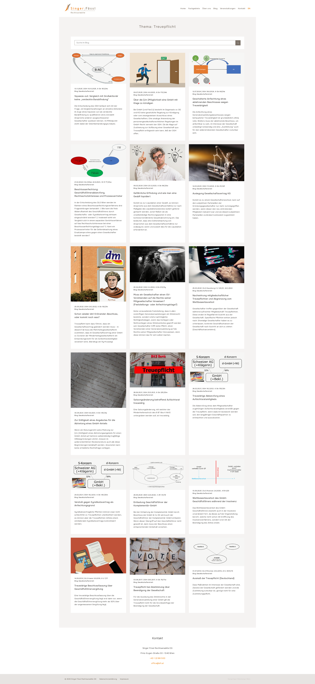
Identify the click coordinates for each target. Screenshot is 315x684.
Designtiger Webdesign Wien (239, 679)
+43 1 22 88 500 (157, 658)
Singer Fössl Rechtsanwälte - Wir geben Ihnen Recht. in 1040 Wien (80, 8)
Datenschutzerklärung (108, 679)
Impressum (124, 679)
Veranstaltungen (228, 8)
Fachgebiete (194, 8)
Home (183, 8)
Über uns (206, 8)
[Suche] (238, 42)
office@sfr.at (157, 663)
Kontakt (241, 8)
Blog (215, 8)
